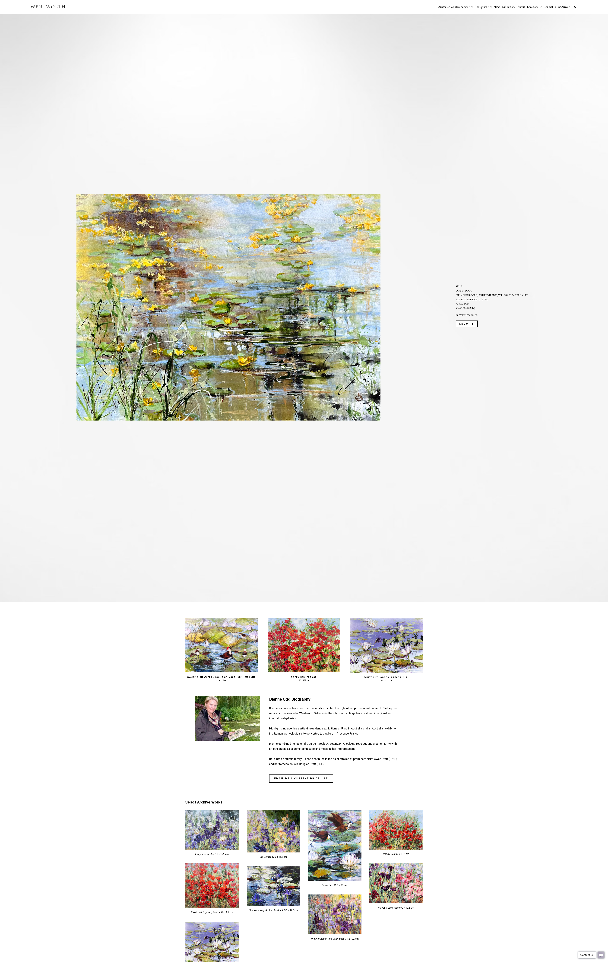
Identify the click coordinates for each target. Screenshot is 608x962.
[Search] (575, 7)
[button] (534, 6)
